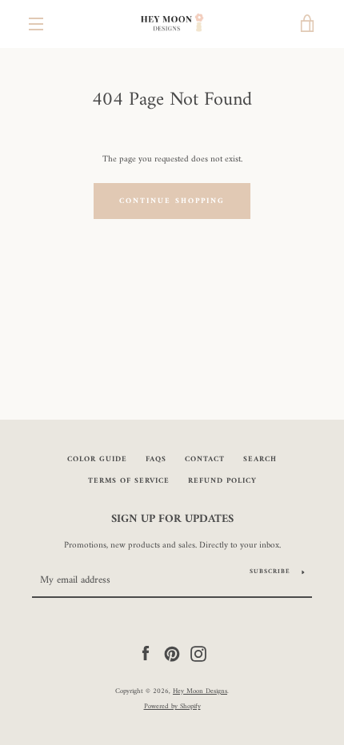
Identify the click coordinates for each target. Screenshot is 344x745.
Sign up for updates (172, 519)
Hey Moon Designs (200, 691)
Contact (205, 459)
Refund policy (222, 481)
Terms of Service (129, 481)
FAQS (156, 459)
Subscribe (270, 571)
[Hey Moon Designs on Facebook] (146, 653)
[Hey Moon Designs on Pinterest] (172, 653)
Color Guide (97, 459)
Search (260, 459)
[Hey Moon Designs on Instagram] (198, 653)
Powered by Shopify (172, 706)
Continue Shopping (172, 201)
